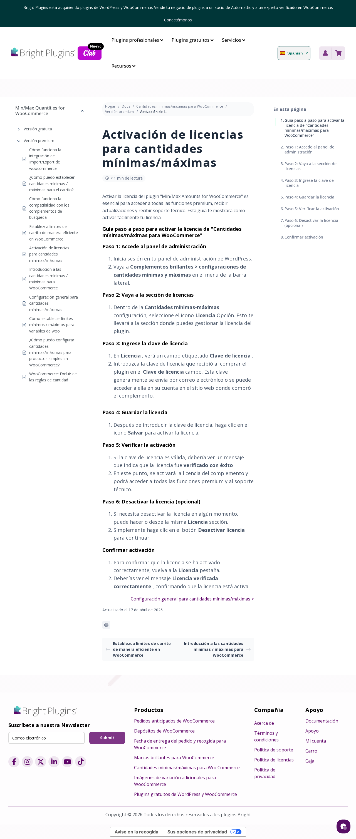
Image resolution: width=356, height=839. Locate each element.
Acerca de (264, 723)
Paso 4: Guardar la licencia (309, 197)
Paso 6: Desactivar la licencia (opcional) (311, 223)
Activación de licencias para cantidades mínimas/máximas (49, 254)
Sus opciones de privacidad (197, 832)
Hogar (110, 106)
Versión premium (39, 140)
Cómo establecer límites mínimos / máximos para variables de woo (51, 325)
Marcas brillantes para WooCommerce (174, 757)
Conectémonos (178, 20)
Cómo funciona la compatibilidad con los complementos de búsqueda (49, 208)
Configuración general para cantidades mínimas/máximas (53, 303)
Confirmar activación (304, 237)
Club (92, 52)
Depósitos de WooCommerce (164, 731)
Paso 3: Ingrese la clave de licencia (309, 183)
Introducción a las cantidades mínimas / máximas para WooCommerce (48, 279)
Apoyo (312, 731)
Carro (311, 751)
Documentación (321, 721)
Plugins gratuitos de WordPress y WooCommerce (185, 794)
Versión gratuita (38, 128)
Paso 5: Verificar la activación (312, 208)
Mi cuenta (315, 741)
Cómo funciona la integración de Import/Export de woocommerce (45, 159)
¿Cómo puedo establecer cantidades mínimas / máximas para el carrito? (52, 183)
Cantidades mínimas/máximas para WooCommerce (179, 106)
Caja (309, 761)
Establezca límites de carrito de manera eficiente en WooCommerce (53, 233)
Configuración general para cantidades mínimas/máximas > (192, 599)
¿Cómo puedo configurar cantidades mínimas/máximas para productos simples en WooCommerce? (51, 352)
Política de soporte (273, 750)
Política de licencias (274, 760)
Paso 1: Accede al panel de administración (309, 149)
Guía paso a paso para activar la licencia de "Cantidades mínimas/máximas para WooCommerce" (314, 128)
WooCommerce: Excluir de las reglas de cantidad (53, 377)
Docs (126, 106)
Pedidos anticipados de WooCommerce (174, 721)
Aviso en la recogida (136, 832)
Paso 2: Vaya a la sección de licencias (311, 166)
